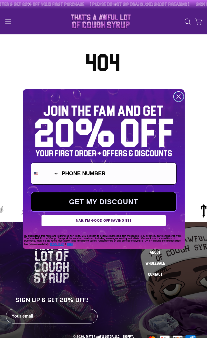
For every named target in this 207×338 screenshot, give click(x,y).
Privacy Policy (57, 244)
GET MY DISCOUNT (103, 202)
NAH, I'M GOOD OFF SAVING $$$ (104, 220)
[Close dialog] (178, 96)
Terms (70, 244)
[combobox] (45, 173)
